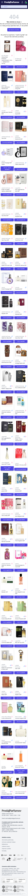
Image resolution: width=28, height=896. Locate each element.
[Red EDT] (7, 756)
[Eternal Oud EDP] (7, 529)
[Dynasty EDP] (21, 302)
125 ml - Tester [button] (21, 747)
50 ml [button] (20, 570)
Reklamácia (5, 844)
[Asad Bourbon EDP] (7, 351)
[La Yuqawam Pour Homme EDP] (7, 731)
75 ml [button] (7, 747)
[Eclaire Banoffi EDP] (7, 606)
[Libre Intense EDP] (21, 782)
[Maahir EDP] (21, 682)
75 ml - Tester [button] (7, 468)
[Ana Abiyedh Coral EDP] (21, 580)
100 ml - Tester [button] (7, 168)
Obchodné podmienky (7, 840)
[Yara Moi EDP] (7, 204)
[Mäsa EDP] (7, 682)
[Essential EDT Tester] (21, 731)
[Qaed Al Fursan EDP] (7, 253)
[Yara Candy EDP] (7, 504)
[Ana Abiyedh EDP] (21, 504)
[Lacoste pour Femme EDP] (7, 101)
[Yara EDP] (7, 127)
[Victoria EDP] (21, 479)
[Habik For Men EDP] (7, 327)
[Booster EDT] (7, 580)
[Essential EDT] (21, 278)
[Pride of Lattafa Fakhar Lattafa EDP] (7, 179)
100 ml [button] (21, 66)
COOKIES (24, 893)
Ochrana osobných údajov (8, 842)
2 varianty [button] (7, 92)
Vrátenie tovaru (6, 846)
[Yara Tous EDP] (7, 229)
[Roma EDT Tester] (21, 756)
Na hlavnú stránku (14, 30)
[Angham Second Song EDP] (21, 76)
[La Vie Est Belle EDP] (7, 632)
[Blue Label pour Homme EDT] (7, 76)
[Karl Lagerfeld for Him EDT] (7, 427)
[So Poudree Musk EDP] (21, 401)
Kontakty (4, 851)
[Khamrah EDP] (21, 127)
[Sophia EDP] (21, 46)
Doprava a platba (6, 848)
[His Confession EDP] (21, 376)
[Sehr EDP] (21, 655)
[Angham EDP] (21, 204)
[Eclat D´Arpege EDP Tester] (7, 152)
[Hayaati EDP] (7, 302)
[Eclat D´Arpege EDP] (7, 278)
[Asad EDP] (21, 101)
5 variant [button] (7, 646)
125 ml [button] (7, 597)
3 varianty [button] (7, 117)
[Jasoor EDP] (7, 479)
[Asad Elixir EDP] (21, 229)
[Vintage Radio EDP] (21, 351)
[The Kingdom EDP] (21, 529)
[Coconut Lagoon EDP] (21, 707)
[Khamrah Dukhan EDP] (7, 401)
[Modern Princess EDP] (21, 453)
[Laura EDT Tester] (7, 453)
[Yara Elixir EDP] (21, 327)
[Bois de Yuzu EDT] (21, 632)
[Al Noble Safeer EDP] (7, 782)
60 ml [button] (21, 519)
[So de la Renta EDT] (7, 707)
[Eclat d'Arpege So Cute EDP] (21, 554)
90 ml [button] (7, 268)
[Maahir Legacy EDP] (7, 376)
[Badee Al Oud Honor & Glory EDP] (7, 655)
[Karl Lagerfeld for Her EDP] (21, 179)
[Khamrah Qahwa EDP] (21, 253)
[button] (7, 66)
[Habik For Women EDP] (7, 554)
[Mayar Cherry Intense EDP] (21, 427)
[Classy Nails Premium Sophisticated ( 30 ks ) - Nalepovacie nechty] (7, 46)
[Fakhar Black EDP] (21, 152)
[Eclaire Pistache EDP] (21, 606)
